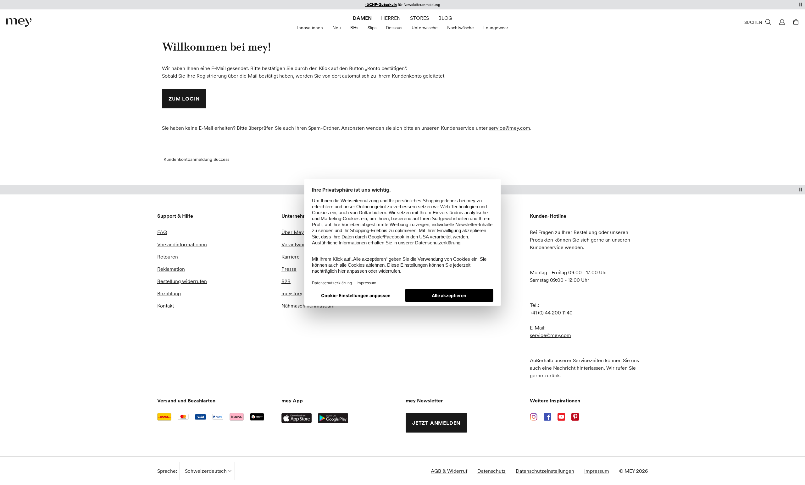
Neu (336, 27)
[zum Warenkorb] (795, 22)
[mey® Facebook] (547, 417)
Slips (372, 27)
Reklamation (171, 269)
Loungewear (495, 27)
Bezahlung (169, 293)
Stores (419, 18)
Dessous (394, 27)
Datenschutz (491, 471)
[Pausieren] (800, 4)
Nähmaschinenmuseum (308, 305)
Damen (362, 18)
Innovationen (310, 27)
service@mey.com (509, 128)
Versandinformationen (182, 244)
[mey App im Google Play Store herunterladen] (333, 418)
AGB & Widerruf (449, 471)
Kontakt (165, 305)
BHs (354, 27)
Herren (391, 18)
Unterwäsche (425, 27)
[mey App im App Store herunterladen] (296, 418)
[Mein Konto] (781, 22)
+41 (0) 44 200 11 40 (551, 312)
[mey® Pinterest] (575, 417)
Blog (445, 18)
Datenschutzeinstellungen (545, 471)
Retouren (167, 256)
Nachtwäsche (460, 27)
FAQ (162, 232)
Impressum (596, 471)
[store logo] (18, 22)
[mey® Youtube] (561, 417)
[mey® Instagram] (533, 417)
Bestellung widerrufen (182, 281)
